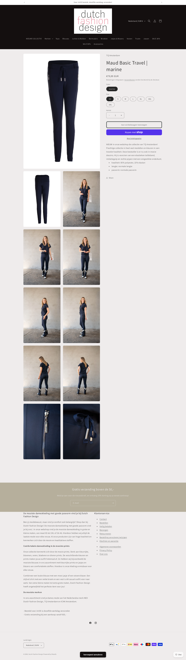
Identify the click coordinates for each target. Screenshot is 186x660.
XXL (149, 99)
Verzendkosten (129, 80)
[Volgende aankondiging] (161, 2)
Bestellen (104, 522)
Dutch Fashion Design (36, 654)
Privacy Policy (106, 550)
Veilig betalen (106, 526)
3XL (110, 105)
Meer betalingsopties (134, 138)
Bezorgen (104, 530)
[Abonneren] (113, 503)
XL (141, 99)
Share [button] (111, 178)
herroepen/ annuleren (93, 655)
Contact (103, 519)
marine (112, 89)
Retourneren (105, 533)
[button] (48, 38)
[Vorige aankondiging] (24, 2)
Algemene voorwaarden (110, 546)
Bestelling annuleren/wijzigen (113, 537)
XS (110, 99)
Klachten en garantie (109, 541)
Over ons (104, 554)
